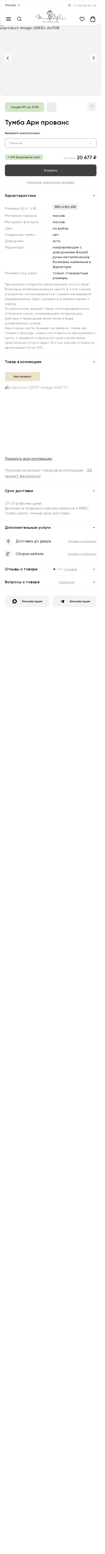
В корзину (50, 170)
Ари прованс (22, 376)
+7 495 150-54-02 (84, 5)
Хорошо (16, 1535)
